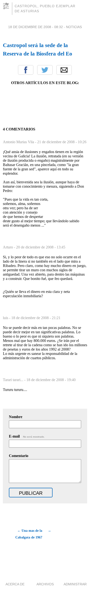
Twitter (45, 70)
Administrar (75, 584)
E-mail (27, 436)
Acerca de (15, 584)
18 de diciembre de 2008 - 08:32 (35, 27)
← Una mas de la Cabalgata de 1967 (28, 534)
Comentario (18, 456)
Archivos (45, 584)
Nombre (15, 417)
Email (64, 70)
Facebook (25, 70)
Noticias (74, 27)
